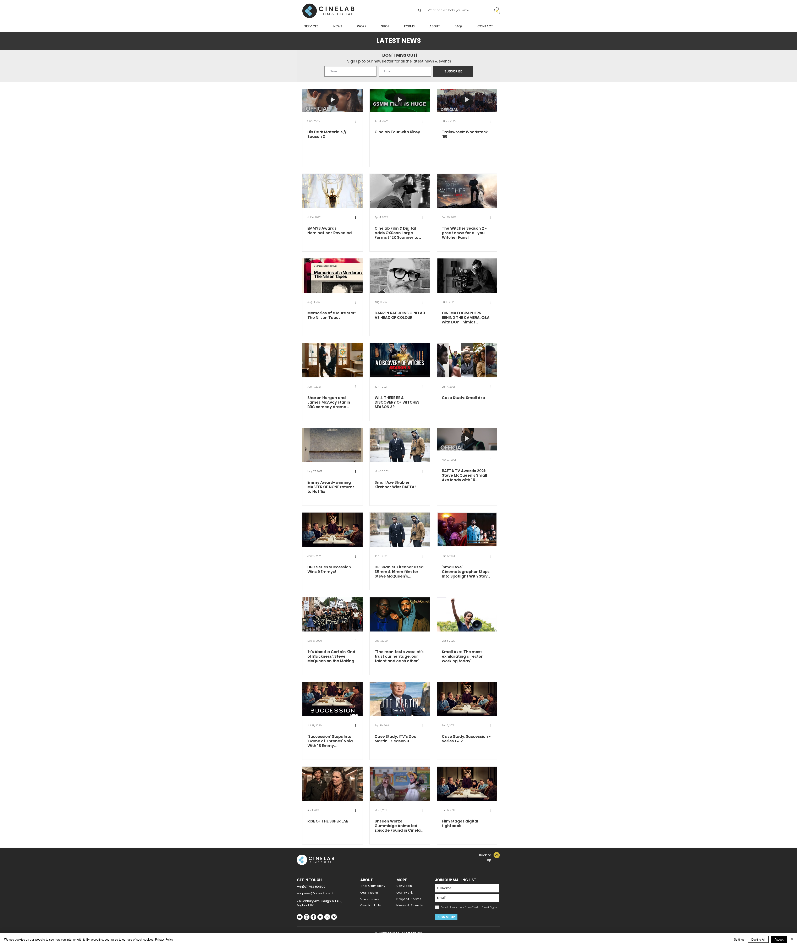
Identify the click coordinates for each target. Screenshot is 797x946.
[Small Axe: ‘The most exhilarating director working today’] (467, 614)
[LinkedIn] (327, 917)
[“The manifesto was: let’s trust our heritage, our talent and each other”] (400, 614)
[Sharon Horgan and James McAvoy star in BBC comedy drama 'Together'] (332, 360)
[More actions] (356, 121)
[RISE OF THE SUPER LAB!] (332, 784)
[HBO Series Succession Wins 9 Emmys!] (332, 530)
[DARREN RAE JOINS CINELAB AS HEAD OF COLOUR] (400, 275)
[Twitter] (320, 917)
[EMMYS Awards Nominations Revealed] (332, 191)
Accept (779, 939)
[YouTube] (300, 917)
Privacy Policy (164, 939)
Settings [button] (739, 939)
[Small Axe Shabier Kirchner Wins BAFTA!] (400, 445)
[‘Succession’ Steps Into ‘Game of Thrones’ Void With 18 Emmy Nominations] (332, 699)
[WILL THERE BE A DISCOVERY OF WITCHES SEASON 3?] (400, 360)
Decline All (758, 939)
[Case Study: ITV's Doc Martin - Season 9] (400, 699)
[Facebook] (313, 917)
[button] (497, 10)
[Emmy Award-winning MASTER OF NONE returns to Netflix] (332, 445)
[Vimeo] (334, 917)
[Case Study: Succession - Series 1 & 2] (467, 699)
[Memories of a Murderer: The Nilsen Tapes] (332, 275)
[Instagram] (306, 917)
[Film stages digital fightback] (467, 784)
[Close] (792, 939)
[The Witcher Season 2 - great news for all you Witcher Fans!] (467, 191)
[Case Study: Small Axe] (467, 360)
